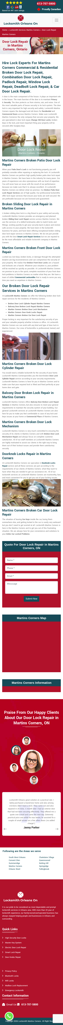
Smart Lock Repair (13, 952)
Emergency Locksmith (14, 990)
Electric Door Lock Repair (15, 947)
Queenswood (44, 860)
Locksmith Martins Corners (29, 1021)
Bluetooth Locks (12, 976)
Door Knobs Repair (13, 957)
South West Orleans (17, 857)
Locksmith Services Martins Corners (24, 30)
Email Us (11, 1004)
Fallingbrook (44, 869)
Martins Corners (15, 866)
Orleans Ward (14, 869)
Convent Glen (14, 860)
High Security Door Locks (15, 938)
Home (4, 30)
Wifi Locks (9, 980)
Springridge (43, 866)
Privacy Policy (11, 971)
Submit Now (31, 598)
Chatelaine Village (46, 857)
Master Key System (13, 942)
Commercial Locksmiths (25, 277)
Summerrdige (14, 863)
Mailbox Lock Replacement (16, 985)
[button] (26, 741)
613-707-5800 (46, 4)
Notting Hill (43, 863)
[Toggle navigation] (56, 20)
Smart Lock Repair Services (29, 236)
